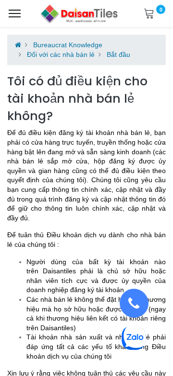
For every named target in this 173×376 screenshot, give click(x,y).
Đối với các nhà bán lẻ (61, 54)
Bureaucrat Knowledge (67, 45)
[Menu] (15, 13)
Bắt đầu (118, 54)
